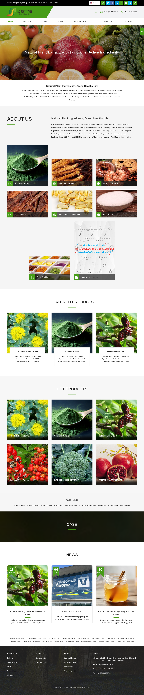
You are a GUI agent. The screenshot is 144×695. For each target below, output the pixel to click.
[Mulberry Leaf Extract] (116, 420)
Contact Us (107, 21)
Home (10, 21)
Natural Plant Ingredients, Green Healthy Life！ (81, 118)
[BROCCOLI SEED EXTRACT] (72, 464)
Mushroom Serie (70, 662)
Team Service (12, 662)
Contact (96, 653)
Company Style (41, 662)
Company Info (41, 658)
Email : (95, 664)
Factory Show (80, 21)
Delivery (10, 658)
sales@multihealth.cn (111, 12)
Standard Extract (70, 658)
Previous (3, 53)
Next (140, 53)
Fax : (94, 673)
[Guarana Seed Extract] (27, 464)
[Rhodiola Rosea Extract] (27, 420)
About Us (127, 21)
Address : (96, 658)
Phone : (95, 669)
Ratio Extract (68, 666)
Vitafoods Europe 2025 (72, 611)
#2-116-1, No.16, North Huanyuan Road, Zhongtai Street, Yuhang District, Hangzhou (118, 659)
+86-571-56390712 (104, 673)
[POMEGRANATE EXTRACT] (116, 464)
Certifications (11, 671)
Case (60, 21)
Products (27, 21)
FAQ (37, 666)
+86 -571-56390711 (130, 12)
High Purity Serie (70, 671)
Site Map (10, 675)
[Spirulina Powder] (72, 420)
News (46, 21)
